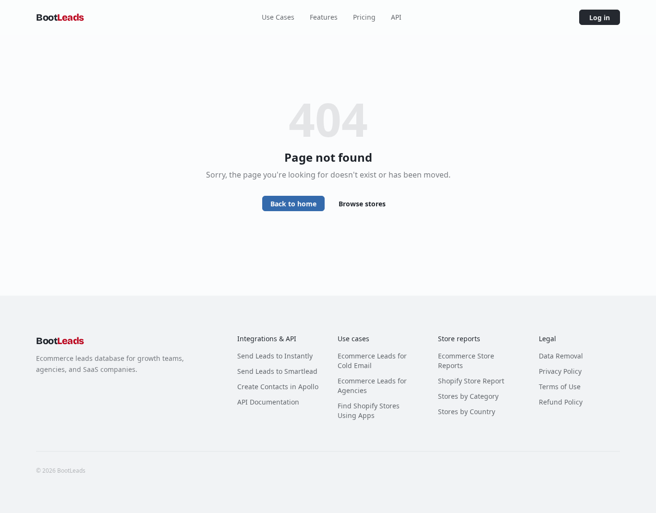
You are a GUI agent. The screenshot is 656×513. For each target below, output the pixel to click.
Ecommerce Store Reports (466, 360)
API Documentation (268, 401)
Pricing (364, 17)
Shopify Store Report (471, 380)
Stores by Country (466, 411)
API (396, 17)
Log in (599, 17)
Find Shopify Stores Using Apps (369, 410)
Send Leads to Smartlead (277, 371)
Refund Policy (561, 401)
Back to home (293, 203)
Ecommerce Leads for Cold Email (372, 360)
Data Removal (561, 355)
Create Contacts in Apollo (277, 386)
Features (324, 17)
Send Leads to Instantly (275, 355)
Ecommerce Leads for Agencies (372, 385)
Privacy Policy (560, 371)
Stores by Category (468, 396)
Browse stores (362, 203)
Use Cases (278, 17)
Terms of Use (560, 386)
